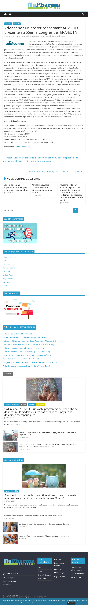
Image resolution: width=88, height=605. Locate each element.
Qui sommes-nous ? (10, 574)
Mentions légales (9, 577)
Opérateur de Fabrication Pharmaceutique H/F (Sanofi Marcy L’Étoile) (28, 344)
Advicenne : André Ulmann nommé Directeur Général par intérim (42, 188)
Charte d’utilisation (9, 581)
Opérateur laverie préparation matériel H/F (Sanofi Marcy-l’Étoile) (27, 355)
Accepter (71, 603)
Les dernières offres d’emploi (20, 326)
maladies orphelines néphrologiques (44, 36)
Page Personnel (8, 278)
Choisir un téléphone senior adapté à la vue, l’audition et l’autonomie (44, 536)
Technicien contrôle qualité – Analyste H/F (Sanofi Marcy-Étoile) (26, 352)
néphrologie (61, 36)
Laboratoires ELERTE (10, 257)
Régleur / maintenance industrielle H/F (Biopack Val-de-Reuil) (25, 337)
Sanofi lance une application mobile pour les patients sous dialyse (16, 187)
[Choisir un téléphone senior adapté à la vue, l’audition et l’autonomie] (10, 535)
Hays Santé (7, 282)
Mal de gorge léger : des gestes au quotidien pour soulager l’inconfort (44, 524)
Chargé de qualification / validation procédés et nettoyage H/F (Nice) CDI (30, 362)
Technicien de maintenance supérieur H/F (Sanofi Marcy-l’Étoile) (26, 366)
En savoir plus (82, 603)
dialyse (28, 36)
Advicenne (22, 36)
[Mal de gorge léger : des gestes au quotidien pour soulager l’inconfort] (10, 523)
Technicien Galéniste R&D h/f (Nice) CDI (17, 334)
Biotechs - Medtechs (12, 405)
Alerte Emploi (76, 577)
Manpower (7, 271)
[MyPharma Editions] (5, 14)
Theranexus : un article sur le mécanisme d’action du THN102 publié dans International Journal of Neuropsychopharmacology (40, 159)
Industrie (8, 24)
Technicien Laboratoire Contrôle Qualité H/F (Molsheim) (23, 348)
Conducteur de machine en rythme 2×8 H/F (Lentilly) (22, 359)
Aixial (4, 261)
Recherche (40, 405)
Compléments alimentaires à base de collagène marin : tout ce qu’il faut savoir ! (33, 516)
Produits (16, 24)
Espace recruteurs (77, 574)
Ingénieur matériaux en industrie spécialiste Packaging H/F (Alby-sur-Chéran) (31, 341)
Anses (5, 286)
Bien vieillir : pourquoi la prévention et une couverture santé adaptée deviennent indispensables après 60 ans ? (40, 496)
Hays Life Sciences (9, 268)
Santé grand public (12, 491)
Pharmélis (6, 264)
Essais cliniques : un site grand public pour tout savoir (57, 171)
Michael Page (8, 275)
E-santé (23, 405)
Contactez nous (8, 585)
